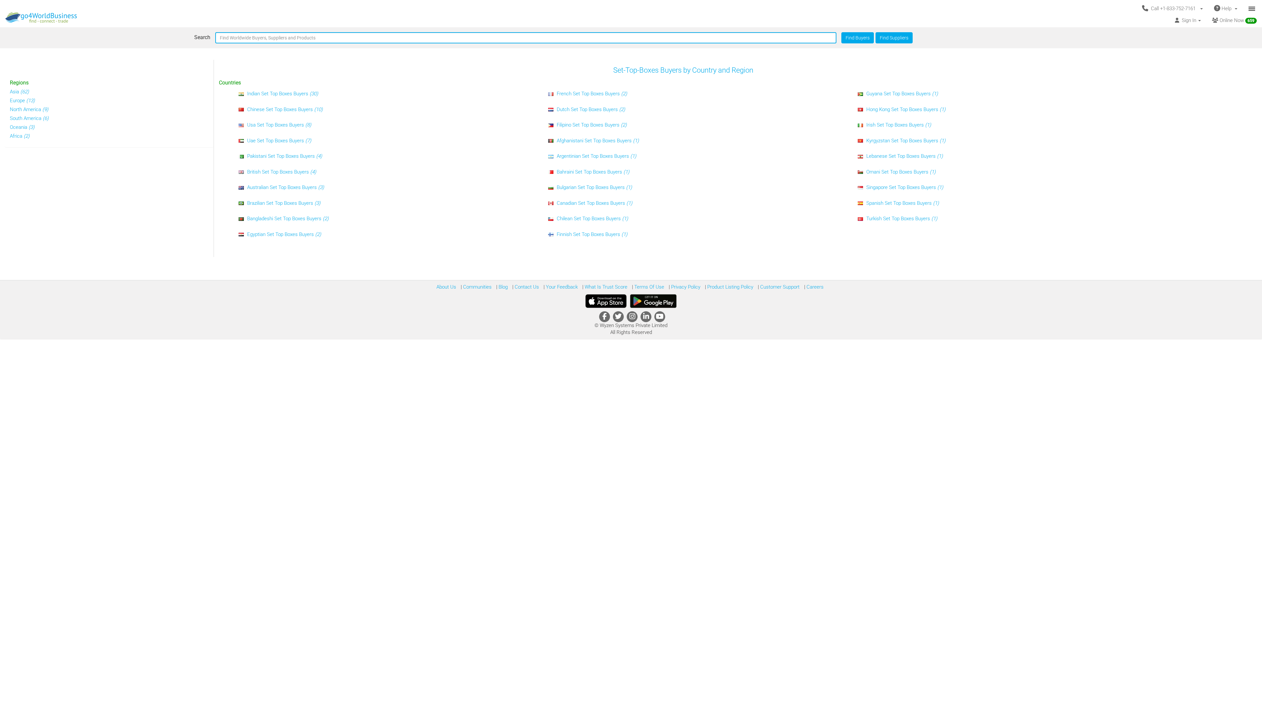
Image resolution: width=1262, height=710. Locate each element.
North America (29, 109)
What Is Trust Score (605, 287)
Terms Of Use (648, 287)
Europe (22, 101)
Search (202, 37)
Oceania (22, 127)
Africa (20, 136)
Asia (19, 92)
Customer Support (779, 287)
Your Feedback (561, 287)
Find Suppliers (894, 37)
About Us (446, 287)
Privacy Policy (685, 287)
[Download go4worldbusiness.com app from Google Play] (653, 301)
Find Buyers (858, 37)
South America (29, 118)
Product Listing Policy (729, 287)
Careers (814, 287)
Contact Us (526, 287)
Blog (502, 287)
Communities (477, 287)
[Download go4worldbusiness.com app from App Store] (606, 301)
